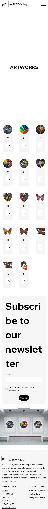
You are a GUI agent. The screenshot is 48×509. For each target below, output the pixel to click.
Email (8, 375)
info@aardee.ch (37, 497)
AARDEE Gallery (18, 4)
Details (9, 145)
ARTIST (6, 497)
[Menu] (43, 4)
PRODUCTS (8, 504)
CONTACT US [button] (9, 507)
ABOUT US (7, 494)
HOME (5, 490)
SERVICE (6, 500)
